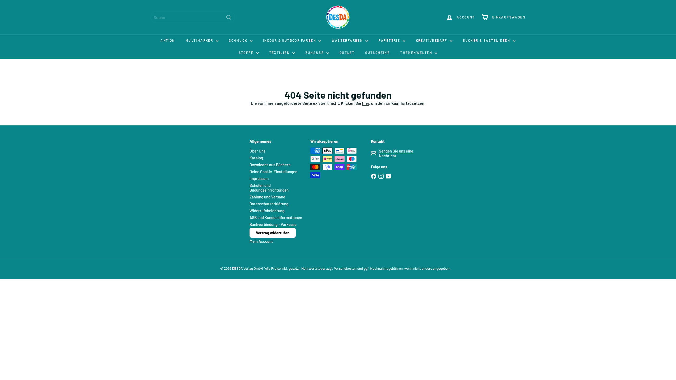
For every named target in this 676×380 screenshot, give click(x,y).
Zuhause (315, 52)
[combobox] (193, 17)
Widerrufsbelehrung (267, 210)
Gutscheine (377, 52)
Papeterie (390, 40)
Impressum (259, 178)
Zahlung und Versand (267, 196)
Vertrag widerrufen (272, 232)
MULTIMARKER (200, 40)
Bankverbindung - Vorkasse (273, 224)
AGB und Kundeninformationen (276, 217)
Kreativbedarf (432, 40)
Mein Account (261, 241)
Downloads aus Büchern (270, 164)
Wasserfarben (348, 40)
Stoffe (247, 52)
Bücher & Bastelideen (487, 40)
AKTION (168, 40)
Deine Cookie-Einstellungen (273, 171)
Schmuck (238, 40)
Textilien (280, 52)
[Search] (228, 17)
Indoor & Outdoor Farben (290, 40)
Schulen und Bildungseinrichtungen (269, 187)
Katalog (256, 157)
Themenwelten (416, 52)
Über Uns (257, 151)
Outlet (347, 52)
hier (365, 103)
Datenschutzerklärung (269, 203)
